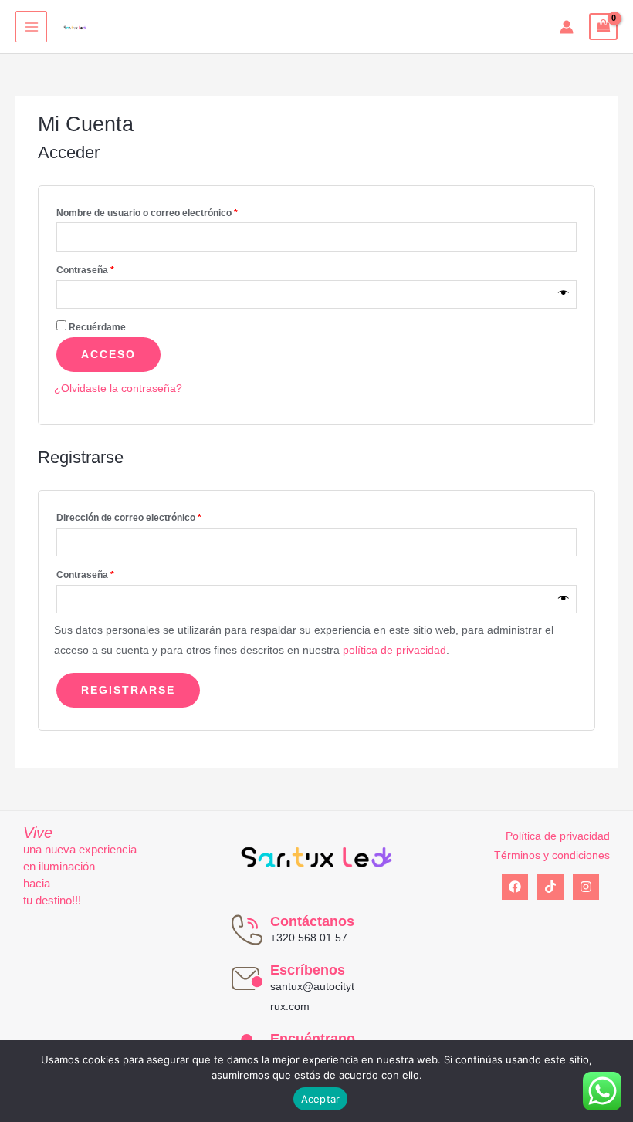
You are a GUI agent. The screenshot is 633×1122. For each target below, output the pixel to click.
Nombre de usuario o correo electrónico (147, 213)
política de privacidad (394, 650)
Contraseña (85, 270)
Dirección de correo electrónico (128, 517)
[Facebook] (515, 887)
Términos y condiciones (552, 855)
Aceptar (320, 1099)
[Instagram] (586, 887)
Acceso (108, 354)
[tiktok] (550, 887)
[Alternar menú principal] (31, 26)
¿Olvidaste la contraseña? (118, 388)
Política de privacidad (558, 836)
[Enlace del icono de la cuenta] (567, 27)
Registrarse (128, 690)
